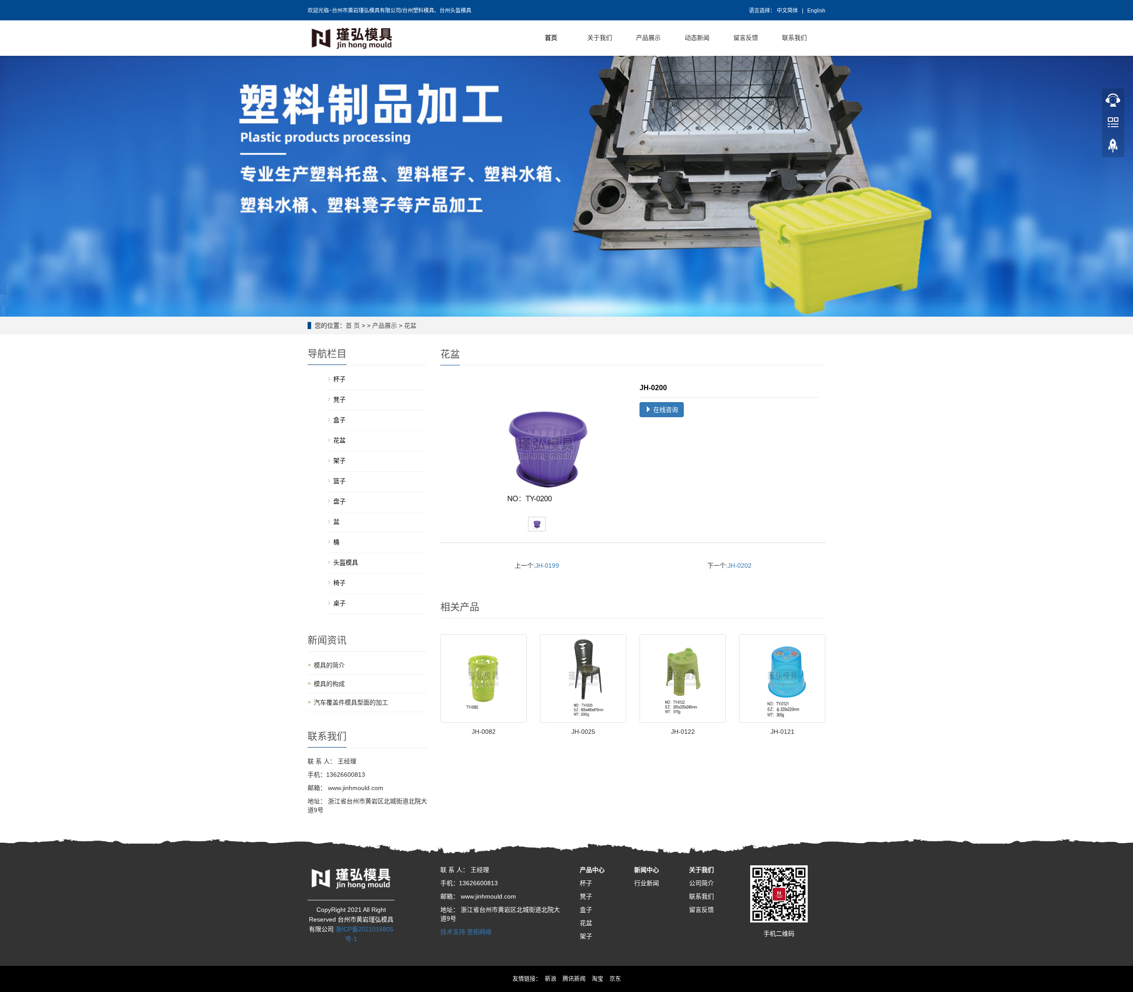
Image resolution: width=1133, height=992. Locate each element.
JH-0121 (782, 731)
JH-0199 (547, 565)
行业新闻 (646, 883)
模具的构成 (329, 683)
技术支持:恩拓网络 (466, 931)
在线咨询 (664, 409)
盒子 (586, 909)
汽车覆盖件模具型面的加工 (351, 702)
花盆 (410, 325)
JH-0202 (739, 565)
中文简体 (788, 11)
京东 (615, 978)
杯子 (586, 883)
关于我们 (701, 869)
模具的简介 (329, 665)
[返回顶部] (1113, 147)
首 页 (353, 325)
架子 (586, 936)
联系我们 (701, 896)
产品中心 (592, 869)
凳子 (586, 896)
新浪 (550, 978)
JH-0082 (484, 731)
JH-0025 (583, 731)
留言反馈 (701, 909)
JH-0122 (683, 731)
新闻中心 (646, 869)
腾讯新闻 (574, 978)
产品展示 (384, 325)
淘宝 (597, 978)
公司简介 (701, 883)
